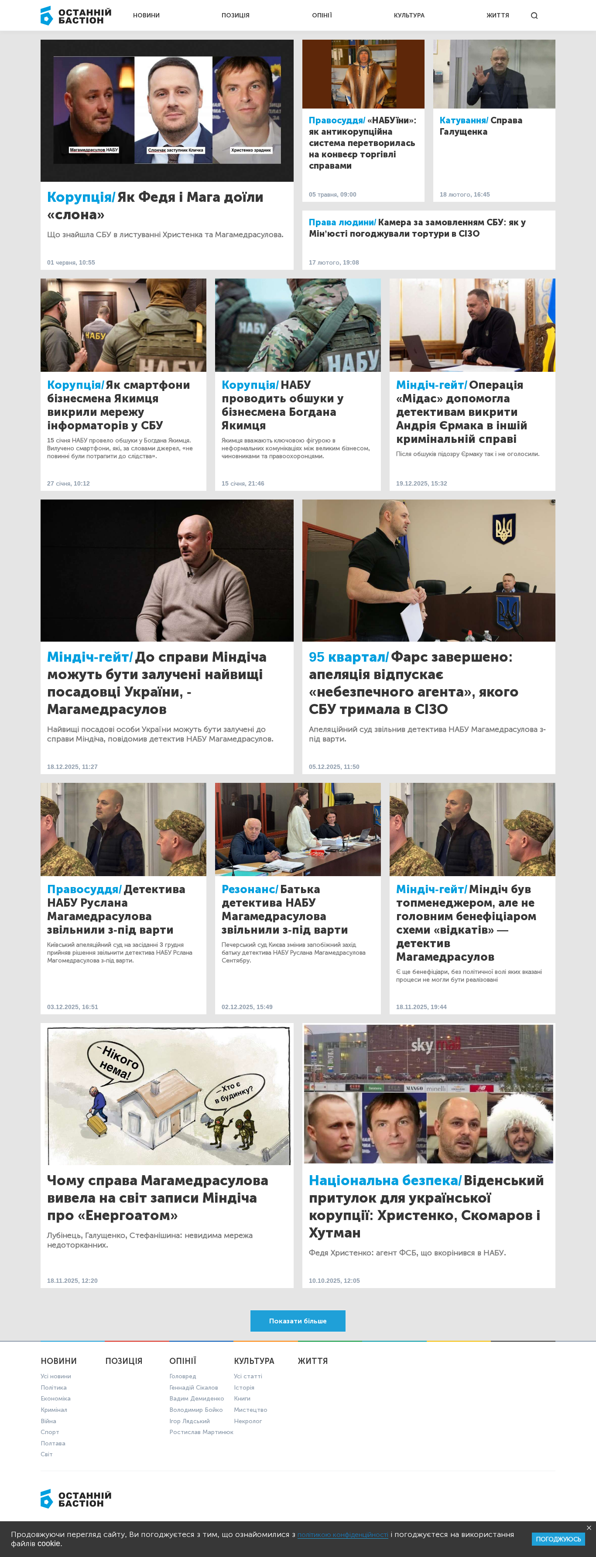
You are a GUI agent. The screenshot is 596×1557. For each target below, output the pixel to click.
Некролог (248, 1421)
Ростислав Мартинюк (201, 1432)
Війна (48, 1421)
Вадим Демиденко (196, 1398)
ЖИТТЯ (497, 15)
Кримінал (54, 1410)
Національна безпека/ (385, 1180)
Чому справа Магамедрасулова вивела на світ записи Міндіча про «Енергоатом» (157, 1198)
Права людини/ (343, 222)
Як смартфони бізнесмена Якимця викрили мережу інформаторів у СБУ (118, 405)
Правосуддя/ (337, 120)
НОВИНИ (146, 15)
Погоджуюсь (558, 1539)
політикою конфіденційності (343, 1534)
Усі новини (56, 1376)
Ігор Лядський (189, 1421)
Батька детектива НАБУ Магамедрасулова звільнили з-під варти (285, 910)
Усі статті (248, 1376)
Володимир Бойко (196, 1410)
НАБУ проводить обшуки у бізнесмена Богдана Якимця (283, 405)
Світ (47, 1454)
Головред (182, 1376)
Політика (54, 1387)
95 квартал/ (349, 657)
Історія (244, 1387)
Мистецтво (250, 1410)
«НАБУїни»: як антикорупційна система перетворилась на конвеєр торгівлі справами (363, 143)
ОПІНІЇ (322, 15)
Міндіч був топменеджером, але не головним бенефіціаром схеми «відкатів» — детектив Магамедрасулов (466, 923)
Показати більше (298, 1321)
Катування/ (464, 120)
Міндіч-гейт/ (431, 385)
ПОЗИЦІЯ (236, 15)
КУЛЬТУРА (409, 15)
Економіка (56, 1398)
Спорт (50, 1432)
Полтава (53, 1443)
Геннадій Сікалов (193, 1387)
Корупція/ (81, 197)
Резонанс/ (250, 889)
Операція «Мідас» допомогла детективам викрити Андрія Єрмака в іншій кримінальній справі (461, 412)
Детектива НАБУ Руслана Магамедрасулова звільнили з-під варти (116, 910)
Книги (242, 1398)
